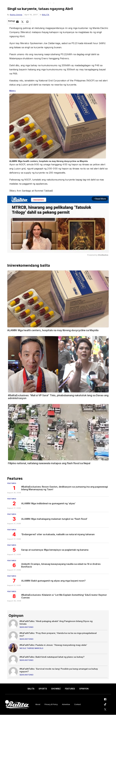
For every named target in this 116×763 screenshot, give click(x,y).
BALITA (45, 15)
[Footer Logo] (17, 704)
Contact (77, 704)
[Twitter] (22, 22)
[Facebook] (17, 22)
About (37, 704)
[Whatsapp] (27, 22)
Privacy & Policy (51, 704)
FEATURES (70, 688)
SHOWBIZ (56, 688)
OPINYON (84, 688)
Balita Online (16, 15)
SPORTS (43, 688)
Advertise (66, 704)
